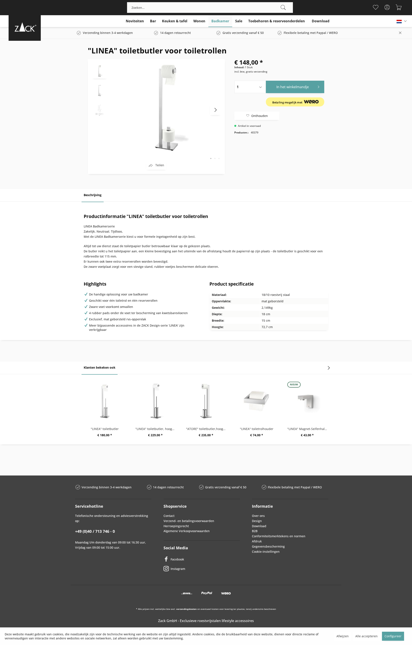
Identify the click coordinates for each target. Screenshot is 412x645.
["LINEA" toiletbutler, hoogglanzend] (155, 401)
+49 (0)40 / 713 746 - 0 (95, 531)
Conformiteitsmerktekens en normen (278, 536)
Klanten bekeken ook (99, 367)
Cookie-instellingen (266, 552)
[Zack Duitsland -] (24, 27)
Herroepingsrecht (176, 526)
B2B (255, 531)
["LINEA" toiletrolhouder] (257, 401)
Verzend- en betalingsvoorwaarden (189, 521)
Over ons (258, 516)
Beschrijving (92, 195)
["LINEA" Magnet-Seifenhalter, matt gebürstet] (307, 401)
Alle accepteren (366, 636)
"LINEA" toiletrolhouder (256, 429)
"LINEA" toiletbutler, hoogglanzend (156, 429)
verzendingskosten (186, 608)
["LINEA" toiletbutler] (105, 401)
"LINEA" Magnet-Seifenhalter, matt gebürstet (308, 429)
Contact (169, 516)
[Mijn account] (387, 7)
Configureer (393, 636)
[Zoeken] (283, 7)
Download (259, 526)
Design (257, 521)
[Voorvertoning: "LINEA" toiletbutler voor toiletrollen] (99, 71)
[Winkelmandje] (398, 7)
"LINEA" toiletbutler (105, 429)
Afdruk (257, 541)
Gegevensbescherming (268, 546)
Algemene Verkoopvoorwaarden (187, 531)
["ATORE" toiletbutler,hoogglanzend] (206, 401)
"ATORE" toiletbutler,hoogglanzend (207, 429)
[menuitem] (210, 7)
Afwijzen (342, 636)
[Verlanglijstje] (375, 7)
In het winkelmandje (292, 87)
